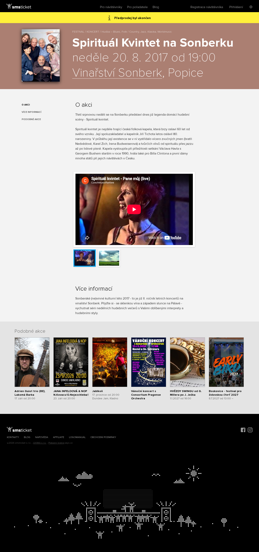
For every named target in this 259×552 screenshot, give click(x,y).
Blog (156, 7)
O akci (26, 104)
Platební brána (56, 442)
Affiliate (58, 437)
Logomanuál (77, 437)
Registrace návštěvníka (206, 7)
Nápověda (41, 437)
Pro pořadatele (137, 7)
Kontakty (13, 437)
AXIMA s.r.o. (39, 442)
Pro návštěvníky (111, 7)
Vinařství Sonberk (117, 73)
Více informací (31, 112)
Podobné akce (31, 119)
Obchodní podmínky (103, 437)
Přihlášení (236, 7)
